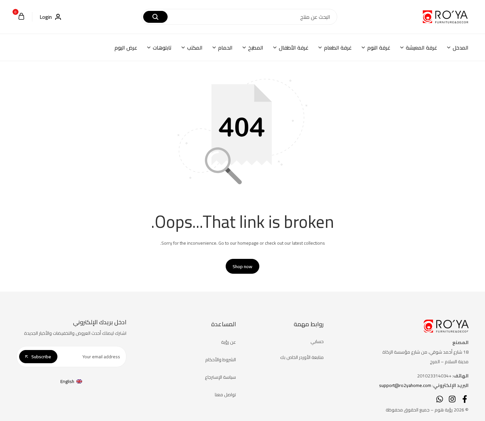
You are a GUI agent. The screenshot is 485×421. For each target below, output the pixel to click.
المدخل (461, 48)
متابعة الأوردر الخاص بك (302, 357)
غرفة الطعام (338, 48)
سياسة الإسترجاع (220, 377)
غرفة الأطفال (293, 48)
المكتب (195, 48)
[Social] (465, 399)
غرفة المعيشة (421, 48)
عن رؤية (228, 342)
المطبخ (255, 48)
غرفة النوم (378, 48)
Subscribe (41, 356)
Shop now (242, 266)
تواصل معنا (225, 394)
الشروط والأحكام (220, 359)
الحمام (225, 48)
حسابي (317, 341)
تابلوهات (162, 48)
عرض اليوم (125, 48)
